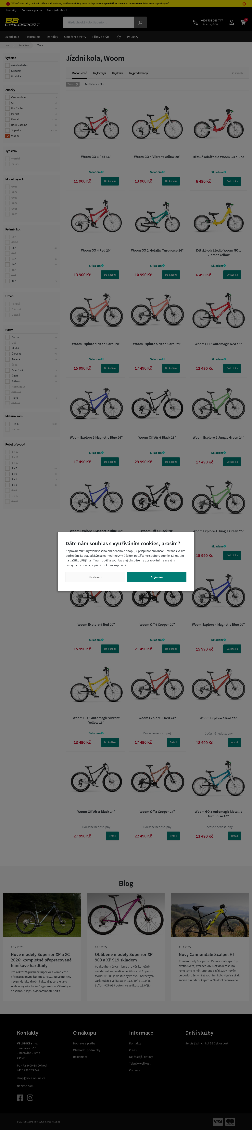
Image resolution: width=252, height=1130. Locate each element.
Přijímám (157, 577)
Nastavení (95, 577)
